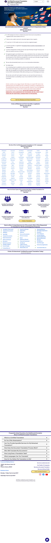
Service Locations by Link (43, 462)
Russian (38, 158)
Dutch (12, 155)
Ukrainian (46, 167)
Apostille (5, 234)
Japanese (21, 162)
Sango (38, 162)
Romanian (38, 157)
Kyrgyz (21, 180)
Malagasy (29, 160)
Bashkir (4, 168)
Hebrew (13, 183)
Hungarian (21, 152)
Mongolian (29, 171)
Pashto (29, 183)
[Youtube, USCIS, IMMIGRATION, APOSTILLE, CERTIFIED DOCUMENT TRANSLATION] (46, 474)
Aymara (4, 163)
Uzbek (46, 171)
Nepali (29, 176)
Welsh (46, 175)
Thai (47, 157)
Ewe (13, 162)
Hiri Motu (21, 150)
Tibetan (47, 158)
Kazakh (21, 168)
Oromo (29, 180)
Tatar (47, 154)
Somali (38, 178)
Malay (29, 162)
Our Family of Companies (43, 465)
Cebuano (4, 183)
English (12, 157)
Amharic (4, 155)
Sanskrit (38, 163)
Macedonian (30, 158)
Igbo (21, 155)
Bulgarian (4, 176)
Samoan (38, 160)
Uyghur (47, 170)
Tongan (47, 162)
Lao (21, 181)
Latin (21, 183)
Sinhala (38, 173)
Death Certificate (24, 229)
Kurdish (21, 178)
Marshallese (30, 170)
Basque (4, 170)
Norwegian (29, 178)
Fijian (13, 165)
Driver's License (24, 235)
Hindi (13, 184)
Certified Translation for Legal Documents (25, 205)
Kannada (21, 165)
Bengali (4, 171)
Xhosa (46, 178)
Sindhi (38, 171)
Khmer (21, 170)
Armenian (4, 160)
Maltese (30, 165)
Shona (38, 170)
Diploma (22, 232)
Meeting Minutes (41, 229)
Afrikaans (4, 150)
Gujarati (13, 178)
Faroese (13, 163)
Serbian (38, 167)
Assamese (4, 162)
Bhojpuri (4, 173)
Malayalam (29, 163)
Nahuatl (30, 173)
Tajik (47, 150)
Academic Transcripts (8, 229)
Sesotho (38, 168)
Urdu (47, 168)
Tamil (47, 152)
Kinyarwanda (21, 171)
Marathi (30, 168)
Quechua (38, 155)
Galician (13, 171)
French (12, 168)
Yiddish (46, 180)
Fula (13, 170)
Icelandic (21, 154)
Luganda (30, 155)
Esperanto (12, 158)
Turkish (46, 163)
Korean (21, 176)
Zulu (47, 183)
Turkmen (47, 165)
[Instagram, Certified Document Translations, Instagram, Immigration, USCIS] (40, 474)
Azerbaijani (4, 165)
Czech (12, 152)
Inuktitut (21, 158)
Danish (12, 154)
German (13, 175)
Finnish (12, 167)
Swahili (38, 181)
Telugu (46, 155)
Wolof (46, 176)
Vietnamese (47, 173)
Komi (21, 175)
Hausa (12, 181)
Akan (4, 152)
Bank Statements (7, 237)
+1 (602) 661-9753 (14, 4)
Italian (21, 160)
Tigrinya (47, 160)
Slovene (38, 176)
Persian (29, 184)
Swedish (38, 183)
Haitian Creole (12, 180)
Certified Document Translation (17, 1)
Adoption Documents (8, 230)
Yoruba (46, 181)
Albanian (4, 154)
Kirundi (21, 173)
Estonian (13, 160)
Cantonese (3, 180)
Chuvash (13, 150)
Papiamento (30, 181)
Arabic (4, 157)
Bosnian (4, 175)
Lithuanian (29, 154)
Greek (12, 176)
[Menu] (48, 1)
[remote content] (25, 271)
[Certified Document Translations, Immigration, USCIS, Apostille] (43, 474)
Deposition (22, 230)
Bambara (4, 167)
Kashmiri (21, 167)
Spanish (38, 180)
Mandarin (29, 167)
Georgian (13, 173)
